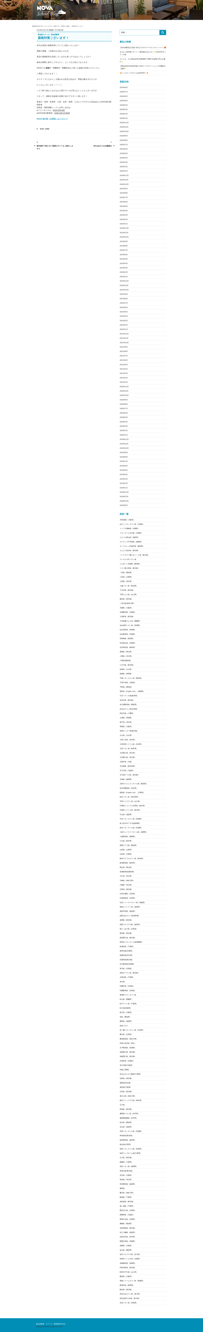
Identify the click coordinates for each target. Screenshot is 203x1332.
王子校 (122, 1105)
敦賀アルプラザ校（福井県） (130, 924)
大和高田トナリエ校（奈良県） (131, 744)
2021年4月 (124, 369)
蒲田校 (122, 1188)
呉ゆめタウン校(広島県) (128, 709)
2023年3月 (124, 268)
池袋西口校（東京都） (128, 1056)
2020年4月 (124, 422)
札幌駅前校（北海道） (128, 990)
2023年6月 (124, 255)
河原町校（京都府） (127, 1061)
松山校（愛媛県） (126, 999)
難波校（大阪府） (126, 1276)
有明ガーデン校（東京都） (129, 973)
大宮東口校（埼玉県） (128, 753)
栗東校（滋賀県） (126, 1021)
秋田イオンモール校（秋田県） (131, 1149)
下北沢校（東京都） (127, 590)
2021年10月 (124, 343)
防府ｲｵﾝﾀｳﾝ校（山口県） (129, 1272)
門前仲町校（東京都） (128, 1267)
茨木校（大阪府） (126, 1175)
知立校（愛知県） (126, 1122)
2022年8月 (124, 299)
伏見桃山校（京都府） (128, 643)
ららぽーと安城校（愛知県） (130, 564)
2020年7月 (124, 408)
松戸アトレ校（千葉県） (129, 1004)
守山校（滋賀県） (126, 814)
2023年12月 (124, 228)
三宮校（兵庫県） (126, 577)
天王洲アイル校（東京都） (129, 775)
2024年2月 (124, 219)
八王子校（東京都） (127, 665)
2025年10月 (124, 131)
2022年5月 (124, 312)
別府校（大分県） (126, 669)
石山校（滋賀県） (126, 1127)
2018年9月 (124, 505)
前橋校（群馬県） (126, 674)
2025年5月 (124, 153)
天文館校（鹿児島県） (128, 766)
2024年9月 (124, 189)
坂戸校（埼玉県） (126, 722)
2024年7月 (124, 197)
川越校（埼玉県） (126, 885)
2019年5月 (124, 470)
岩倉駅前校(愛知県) (127, 872)
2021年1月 (124, 382)
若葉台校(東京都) (126, 1171)
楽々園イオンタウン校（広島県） (132, 1030)
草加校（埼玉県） (126, 1179)
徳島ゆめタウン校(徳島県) (129, 916)
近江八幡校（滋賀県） (128, 1232)
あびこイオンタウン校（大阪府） (132, 524)
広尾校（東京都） (126, 889)
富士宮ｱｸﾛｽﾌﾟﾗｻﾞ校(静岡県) (130, 823)
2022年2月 (124, 325)
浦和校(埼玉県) (125, 1083)
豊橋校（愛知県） (126, 1223)
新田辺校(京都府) (126, 951)
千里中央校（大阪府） (128, 682)
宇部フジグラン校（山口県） (130, 801)
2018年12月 (124, 492)
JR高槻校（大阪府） (127, 520)
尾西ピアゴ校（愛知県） (129, 845)
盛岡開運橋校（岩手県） (129, 1118)
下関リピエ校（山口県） (129, 594)
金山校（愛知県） (126, 1250)
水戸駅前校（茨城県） (128, 1048)
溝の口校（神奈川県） (128, 1096)
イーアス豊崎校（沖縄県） (129, 528)
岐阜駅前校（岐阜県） (128, 863)
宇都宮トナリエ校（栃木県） (130, 810)
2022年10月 (124, 290)
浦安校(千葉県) (125, 1087)
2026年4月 (124, 105)
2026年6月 (124, 96)
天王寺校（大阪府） (127, 770)
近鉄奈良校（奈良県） (128, 1237)
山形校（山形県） (126, 850)
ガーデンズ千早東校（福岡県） (131, 542)
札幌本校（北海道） (127, 986)
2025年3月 (124, 162)
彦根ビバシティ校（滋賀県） (130, 907)
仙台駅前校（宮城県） (128, 634)
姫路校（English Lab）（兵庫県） (132, 792)
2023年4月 (124, 263)
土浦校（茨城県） (126, 718)
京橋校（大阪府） (126, 608)
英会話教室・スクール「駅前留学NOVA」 (51, 1324)
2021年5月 (124, 365)
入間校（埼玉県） (126, 656)
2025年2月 (124, 167)
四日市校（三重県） (127, 713)
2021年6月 (124, 360)
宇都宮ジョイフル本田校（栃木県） (133, 806)
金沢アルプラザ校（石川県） (130, 1254)
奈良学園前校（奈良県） (129, 788)
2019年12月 (124, 439)
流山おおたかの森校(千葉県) (130, 1074)
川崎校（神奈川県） (127, 880)
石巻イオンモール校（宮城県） (131, 1131)
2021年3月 (124, 373)
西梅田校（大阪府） (127, 1215)
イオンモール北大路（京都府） (131, 533)
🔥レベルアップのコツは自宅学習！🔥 (134, 73)
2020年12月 (124, 387)
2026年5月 (124, 101)
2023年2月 (124, 272)
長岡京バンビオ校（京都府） (130, 1259)
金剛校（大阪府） (126, 1245)
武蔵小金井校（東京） (128, 1043)
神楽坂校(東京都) (126, 1135)
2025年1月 (124, 171)
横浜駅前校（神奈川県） (129, 1039)
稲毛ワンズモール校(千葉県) (130, 1153)
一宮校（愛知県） (126, 572)
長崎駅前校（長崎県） (128, 1263)
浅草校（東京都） (126, 1078)
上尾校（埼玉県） (126, 581)
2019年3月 (124, 479)
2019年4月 (124, 474)
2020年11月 (124, 391)
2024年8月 (124, 193)
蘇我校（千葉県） (126, 1197)
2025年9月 (124, 136)
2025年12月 (124, 123)
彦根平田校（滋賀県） (128, 911)
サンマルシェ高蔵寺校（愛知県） (132, 546)
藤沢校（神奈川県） (127, 1193)
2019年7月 (124, 461)
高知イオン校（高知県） (129, 1303)
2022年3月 (124, 321)
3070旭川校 (59, 30)
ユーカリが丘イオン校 (128, 559)
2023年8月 (124, 246)
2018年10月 (124, 501)
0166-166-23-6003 (62, 113)
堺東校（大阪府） (126, 726)
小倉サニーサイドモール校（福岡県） (134, 832)
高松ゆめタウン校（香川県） (130, 1294)
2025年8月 (124, 140)
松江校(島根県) (125, 1008)
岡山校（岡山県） (126, 867)
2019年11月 (124, 444)
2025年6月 (124, 149)
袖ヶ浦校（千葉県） (127, 1206)
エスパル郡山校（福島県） (129, 537)
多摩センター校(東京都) (128, 731)
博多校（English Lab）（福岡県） (132, 691)
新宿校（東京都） (126, 933)
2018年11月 (124, 496)
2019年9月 (124, 452)
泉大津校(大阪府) (126, 1065)
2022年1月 (124, 329)
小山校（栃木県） (126, 841)
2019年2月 (124, 483)
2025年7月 (124, 145)
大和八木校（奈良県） (128, 740)
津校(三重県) (124, 1070)
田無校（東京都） (126, 1109)
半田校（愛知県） (126, 687)
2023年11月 (124, 233)
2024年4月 (124, 211)
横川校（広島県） (126, 1034)
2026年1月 (124, 118)
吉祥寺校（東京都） (127, 700)
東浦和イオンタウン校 (128, 995)
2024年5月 (124, 206)
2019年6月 (124, 466)
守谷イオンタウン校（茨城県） (131, 819)
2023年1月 (124, 277)
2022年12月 (124, 281)
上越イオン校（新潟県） (129, 586)
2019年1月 (124, 488)
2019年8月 (124, 457)
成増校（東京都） (126, 920)
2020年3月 (124, 426)
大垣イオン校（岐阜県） (129, 748)
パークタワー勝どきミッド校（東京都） (134, 555)
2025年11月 (124, 127)
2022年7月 (124, 303)
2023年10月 (124, 237)
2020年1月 (124, 435)
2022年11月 (124, 285)
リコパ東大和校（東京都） (129, 568)
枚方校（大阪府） (126, 1012)
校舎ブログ (124, 1026)
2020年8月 (124, 404)
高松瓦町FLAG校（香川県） (130, 1298)
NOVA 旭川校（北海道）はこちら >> (52, 119)
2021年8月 (124, 351)
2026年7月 (124, 92)
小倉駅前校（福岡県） (128, 836)
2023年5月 (124, 259)
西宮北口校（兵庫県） (128, 1210)
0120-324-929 (59, 110)
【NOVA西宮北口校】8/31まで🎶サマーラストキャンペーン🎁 (143, 47)
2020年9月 (124, 400)
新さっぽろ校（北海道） (129, 929)
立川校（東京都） (126, 1157)
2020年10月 (124, 395)
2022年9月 (124, 294)
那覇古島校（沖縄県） (128, 1241)
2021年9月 (124, 347)
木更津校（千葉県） (127, 977)
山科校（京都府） (126, 854)
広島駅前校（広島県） (128, 898)
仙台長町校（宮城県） (128, 630)
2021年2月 (124, 378)
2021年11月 (124, 338)
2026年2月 (124, 114)
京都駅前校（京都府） (128, 612)
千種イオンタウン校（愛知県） (131, 678)
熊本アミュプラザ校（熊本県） (131, 1100)
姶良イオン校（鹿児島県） (129, 797)
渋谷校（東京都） (126, 1091)
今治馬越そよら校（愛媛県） (130, 621)
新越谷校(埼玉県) (126, 955)
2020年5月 (124, 417)
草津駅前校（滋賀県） (128, 1184)
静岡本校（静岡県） (127, 1285)
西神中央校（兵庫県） (128, 1219)
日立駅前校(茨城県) (127, 964)
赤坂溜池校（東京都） (128, 1228)
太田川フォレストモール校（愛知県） (134, 784)
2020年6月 (124, 413)
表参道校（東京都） (127, 1201)
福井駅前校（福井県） (128, 1140)
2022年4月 (124, 316)
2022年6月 (124, 307)
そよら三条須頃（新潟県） (129, 550)
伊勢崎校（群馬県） (127, 638)
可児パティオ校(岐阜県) (128, 696)
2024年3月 (124, 215)
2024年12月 (124, 175)
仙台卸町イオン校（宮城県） (130, 625)
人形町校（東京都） (127, 616)
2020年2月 (124, 430)
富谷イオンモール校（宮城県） (131, 828)
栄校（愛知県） (125, 1017)
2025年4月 (124, 158)
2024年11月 (124, 180)
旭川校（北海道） (45, 129)
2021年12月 (124, 334)
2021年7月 (124, 356)
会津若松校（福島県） (128, 647)
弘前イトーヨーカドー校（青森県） (133, 902)
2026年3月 (124, 109)
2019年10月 (124, 448)
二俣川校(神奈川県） (127, 603)
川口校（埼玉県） (126, 876)
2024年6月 (124, 202)
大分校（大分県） (126, 735)
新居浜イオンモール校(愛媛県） (131, 942)
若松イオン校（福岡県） (129, 1166)
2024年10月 (124, 184)
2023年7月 (124, 250)
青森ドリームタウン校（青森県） (132, 1281)
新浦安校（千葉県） (127, 946)
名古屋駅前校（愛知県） (129, 704)
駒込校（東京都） (126, 1289)
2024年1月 (124, 224)
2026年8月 (124, 87)
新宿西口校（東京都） (128, 938)
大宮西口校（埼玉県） (128, 757)
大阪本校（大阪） (126, 762)
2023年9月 (124, 241)
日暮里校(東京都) (126, 960)
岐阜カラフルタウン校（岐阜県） (132, 858)
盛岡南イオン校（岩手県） (129, 1113)
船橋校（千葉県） (126, 1162)
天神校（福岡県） (126, 779)
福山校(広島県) (125, 1144)
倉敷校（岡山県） (126, 652)
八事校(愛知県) (125, 660)
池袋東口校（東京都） (128, 1052)
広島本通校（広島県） (128, 894)
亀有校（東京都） (126, 599)
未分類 (122, 982)
